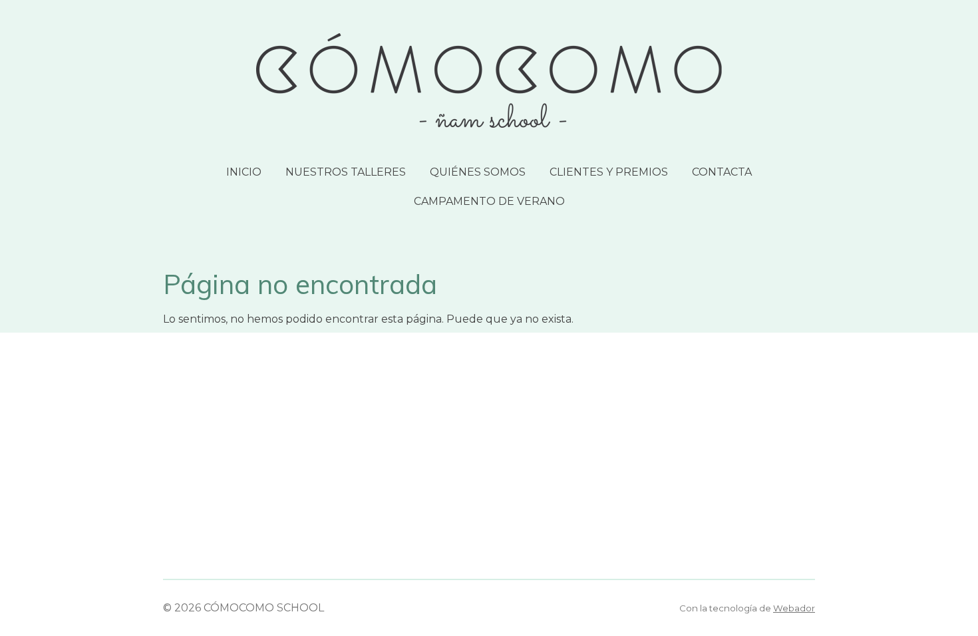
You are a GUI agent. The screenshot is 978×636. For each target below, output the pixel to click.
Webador (794, 608)
